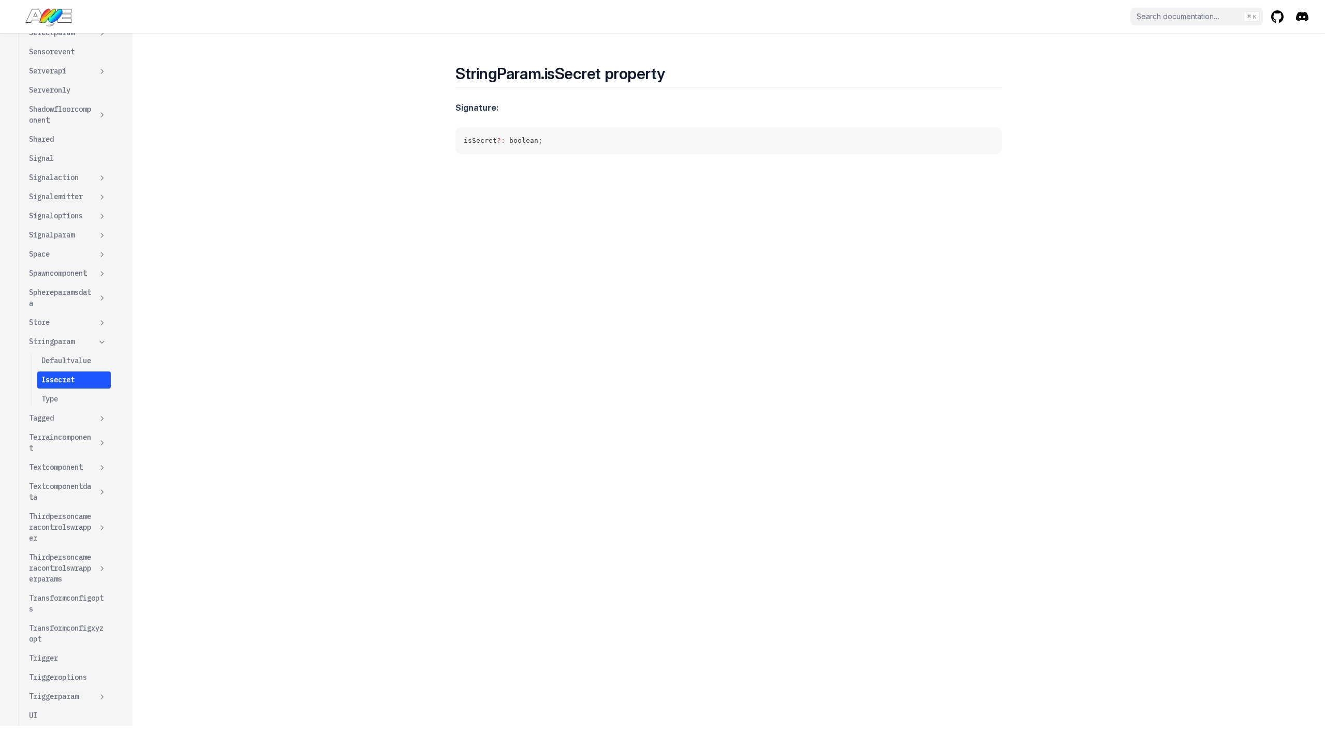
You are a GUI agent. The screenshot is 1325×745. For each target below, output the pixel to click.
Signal (41, 158)
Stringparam (52, 341)
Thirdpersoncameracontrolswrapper (60, 527)
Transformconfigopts (66, 603)
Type (49, 399)
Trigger (43, 658)
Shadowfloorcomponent (60, 115)
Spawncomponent (58, 273)
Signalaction (54, 177)
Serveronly (49, 90)
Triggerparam (54, 696)
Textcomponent (56, 467)
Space (39, 254)
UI (33, 715)
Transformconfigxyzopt (66, 633)
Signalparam (52, 235)
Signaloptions (56, 215)
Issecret (58, 379)
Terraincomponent (60, 443)
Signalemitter (56, 196)
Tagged (41, 418)
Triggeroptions (58, 677)
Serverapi (47, 71)
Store (39, 322)
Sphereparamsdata (60, 298)
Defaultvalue (66, 360)
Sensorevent (52, 51)
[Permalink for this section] (674, 73)
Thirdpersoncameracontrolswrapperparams (60, 568)
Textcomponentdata (60, 492)
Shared (41, 139)
